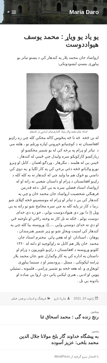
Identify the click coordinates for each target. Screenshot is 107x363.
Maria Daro (84, 12)
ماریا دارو (60, 298)
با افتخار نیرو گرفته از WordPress (76, 356)
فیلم (14, 298)
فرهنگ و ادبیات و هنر (32, 298)
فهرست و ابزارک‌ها (13, 17)
